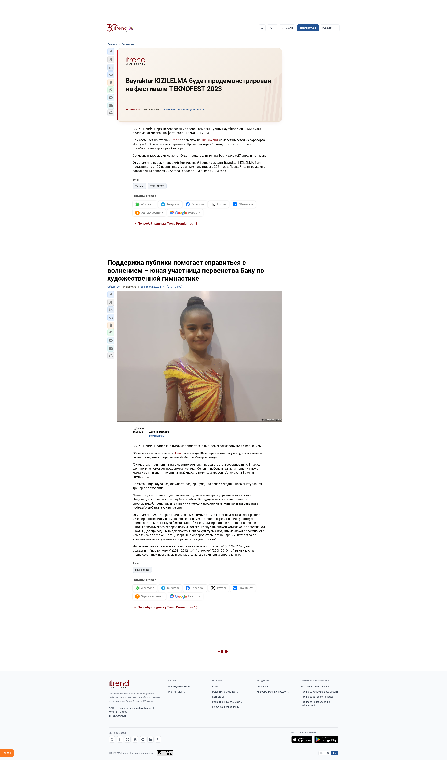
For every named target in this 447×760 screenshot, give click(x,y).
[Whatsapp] (112, 739)
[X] (127, 739)
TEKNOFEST (157, 186)
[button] (111, 51)
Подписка (262, 686)
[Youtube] (135, 739)
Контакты (218, 696)
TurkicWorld (209, 140)
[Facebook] (120, 739)
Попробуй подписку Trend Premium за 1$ (167, 223)
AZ (328, 753)
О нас (215, 686)
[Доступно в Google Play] (326, 739)
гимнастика (142, 569)
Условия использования (315, 686)
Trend (175, 140)
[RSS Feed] (158, 739)
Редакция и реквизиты (225, 691)
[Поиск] (262, 27)
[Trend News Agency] (119, 684)
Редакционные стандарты (227, 702)
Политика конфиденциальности (319, 691)
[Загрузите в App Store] (301, 739)
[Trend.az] (120, 28)
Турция (139, 186)
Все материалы (156, 436)
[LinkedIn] (150, 739)
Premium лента (176, 691)
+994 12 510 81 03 (118, 711)
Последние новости (179, 686)
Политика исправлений (225, 707)
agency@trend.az (117, 715)
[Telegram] (143, 739)
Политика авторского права (317, 696)
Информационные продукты (273, 691)
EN (321, 753)
